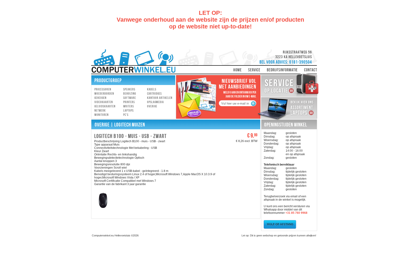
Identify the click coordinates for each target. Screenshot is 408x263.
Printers (129, 102)
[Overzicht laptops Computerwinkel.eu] (288, 120)
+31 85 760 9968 (296, 212)
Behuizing (129, 94)
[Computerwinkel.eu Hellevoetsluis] (133, 61)
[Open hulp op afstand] (280, 227)
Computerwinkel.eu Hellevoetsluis (111, 235)
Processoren (102, 89)
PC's (125, 115)
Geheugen (100, 98)
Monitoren (101, 115)
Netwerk (100, 111)
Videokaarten (103, 102)
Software (129, 98)
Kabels (151, 89)
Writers (128, 106)
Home (237, 70)
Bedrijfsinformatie (282, 70)
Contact (310, 70)
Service (254, 70)
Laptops (128, 111)
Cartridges (154, 94)
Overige (152, 106)
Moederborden (104, 94)
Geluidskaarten (104, 106)
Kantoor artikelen (159, 98)
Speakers (129, 89)
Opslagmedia (155, 102)
